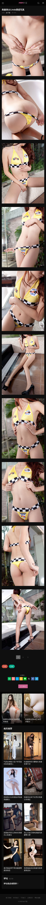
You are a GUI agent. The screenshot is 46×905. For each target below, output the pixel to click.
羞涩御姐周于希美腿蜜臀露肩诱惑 (13, 869)
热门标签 (8, 898)
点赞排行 (30, 898)
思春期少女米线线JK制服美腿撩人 (13, 798)
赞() (23, 686)
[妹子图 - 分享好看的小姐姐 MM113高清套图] (23, 3)
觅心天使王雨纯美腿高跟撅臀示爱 (33, 833)
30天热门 (16, 898)
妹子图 (8, 13)
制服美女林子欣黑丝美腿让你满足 (33, 798)
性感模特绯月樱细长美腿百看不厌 (33, 762)
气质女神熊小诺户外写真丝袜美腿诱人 (13, 762)
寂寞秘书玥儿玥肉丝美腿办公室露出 (13, 833)
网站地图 (37, 898)
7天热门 (23, 898)
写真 (4, 666)
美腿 (11, 666)
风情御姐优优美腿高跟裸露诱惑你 (33, 869)
